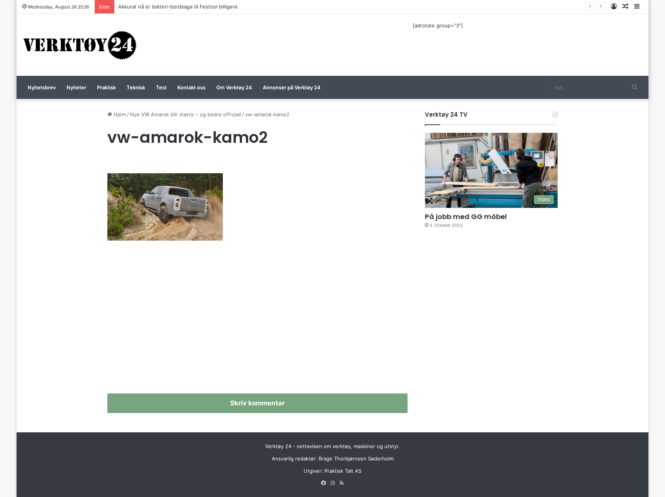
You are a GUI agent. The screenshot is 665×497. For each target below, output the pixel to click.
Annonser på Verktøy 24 (292, 87)
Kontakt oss (191, 87)
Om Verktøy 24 (234, 87)
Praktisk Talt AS (342, 471)
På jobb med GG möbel (466, 216)
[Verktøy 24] (80, 44)
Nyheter (76, 87)
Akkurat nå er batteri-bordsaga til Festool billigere (178, 6)
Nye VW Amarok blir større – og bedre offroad (185, 114)
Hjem (119, 114)
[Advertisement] (257, 320)
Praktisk (106, 87)
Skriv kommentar (257, 403)
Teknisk (136, 87)
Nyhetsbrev (42, 87)
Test (161, 87)
